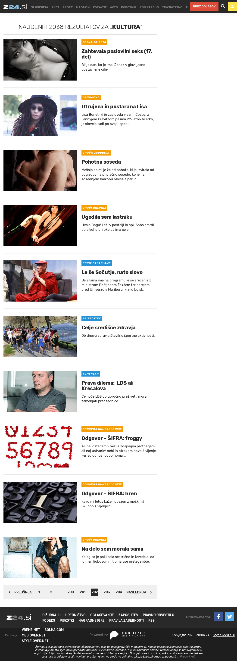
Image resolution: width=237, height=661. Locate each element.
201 (82, 592)
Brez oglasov (204, 6)
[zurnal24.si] (15, 6)
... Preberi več (186, 656)
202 (95, 592)
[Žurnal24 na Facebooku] (218, 616)
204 (119, 592)
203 (107, 592)
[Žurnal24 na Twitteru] (229, 616)
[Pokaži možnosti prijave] (232, 6)
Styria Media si (224, 635)
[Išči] (223, 6)
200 (71, 592)
